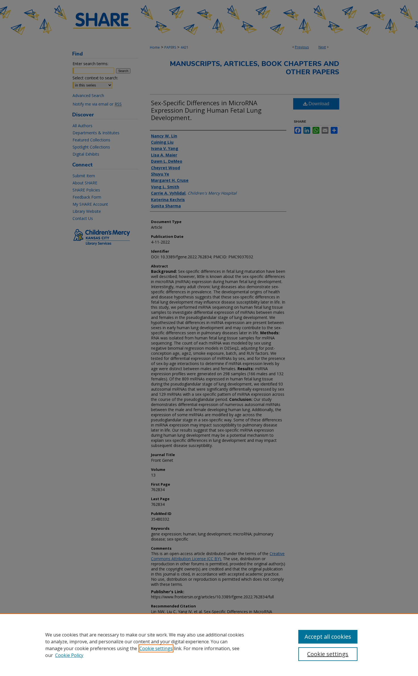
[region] (209, 644)
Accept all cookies (328, 636)
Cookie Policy (69, 655)
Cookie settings (156, 648)
